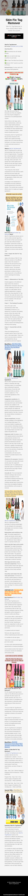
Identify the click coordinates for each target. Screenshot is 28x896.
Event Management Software (10, 894)
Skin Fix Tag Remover (14, 148)
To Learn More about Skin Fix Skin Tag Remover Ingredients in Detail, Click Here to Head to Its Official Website (14, 493)
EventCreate (22, 894)
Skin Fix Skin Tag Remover (11, 378)
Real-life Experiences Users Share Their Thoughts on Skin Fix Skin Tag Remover (14, 744)
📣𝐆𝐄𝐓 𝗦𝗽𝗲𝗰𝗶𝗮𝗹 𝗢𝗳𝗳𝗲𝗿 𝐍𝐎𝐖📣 (14, 36)
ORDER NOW (14, 84)
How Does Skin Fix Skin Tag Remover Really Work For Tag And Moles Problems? (13, 346)
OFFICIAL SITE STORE (17, 46)
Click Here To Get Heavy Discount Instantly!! (14, 791)
